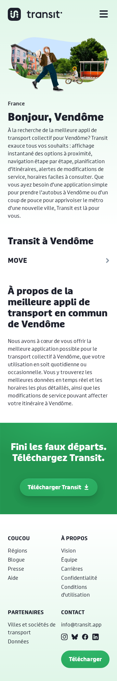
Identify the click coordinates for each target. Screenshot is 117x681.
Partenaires (26, 612)
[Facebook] (85, 637)
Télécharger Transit (54, 487)
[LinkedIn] (95, 637)
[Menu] (103, 14)
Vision (68, 550)
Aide (13, 577)
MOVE (17, 260)
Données (18, 641)
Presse (16, 568)
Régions (17, 550)
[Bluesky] (75, 637)
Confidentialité (79, 577)
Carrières (72, 568)
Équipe (69, 559)
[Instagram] (64, 637)
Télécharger (85, 659)
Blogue (16, 559)
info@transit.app (81, 624)
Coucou (19, 538)
